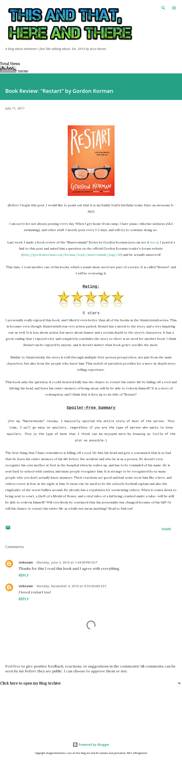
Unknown (26, 562)
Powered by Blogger (93, 744)
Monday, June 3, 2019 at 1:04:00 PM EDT (67, 562)
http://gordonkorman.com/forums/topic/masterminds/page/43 (71, 255)
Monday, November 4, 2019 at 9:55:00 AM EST (72, 586)
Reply (24, 575)
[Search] (163, 8)
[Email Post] (8, 529)
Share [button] (166, 529)
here (153, 242)
